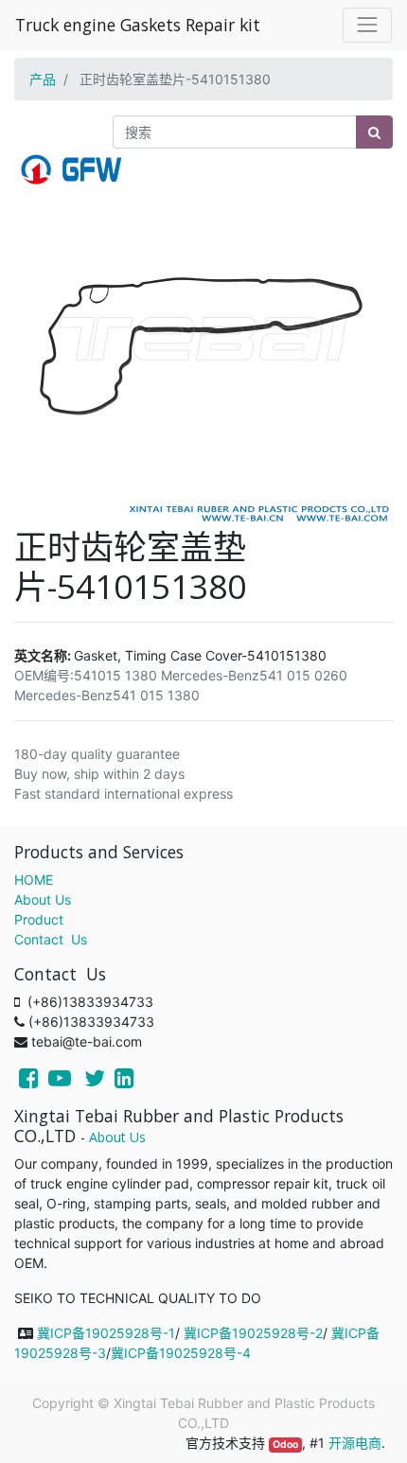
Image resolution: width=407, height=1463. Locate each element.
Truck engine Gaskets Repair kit (137, 24)
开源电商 (354, 1443)
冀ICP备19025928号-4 (181, 1353)
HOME (33, 880)
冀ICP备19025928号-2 (253, 1333)
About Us (42, 899)
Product (38, 919)
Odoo (285, 1444)
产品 (42, 79)
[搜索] (374, 132)
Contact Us (50, 939)
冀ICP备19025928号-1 (106, 1333)
